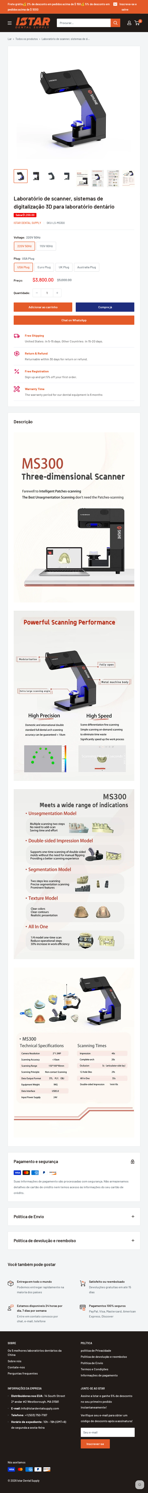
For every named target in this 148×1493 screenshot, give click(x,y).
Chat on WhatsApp (74, 320)
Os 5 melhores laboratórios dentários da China (34, 1352)
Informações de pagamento (99, 1375)
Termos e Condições (94, 1369)
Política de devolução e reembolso (104, 1356)
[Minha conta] (129, 23)
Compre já (105, 307)
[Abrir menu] (10, 23)
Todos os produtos (26, 39)
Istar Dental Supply (27, 223)
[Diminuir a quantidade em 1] (37, 293)
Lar (10, 39)
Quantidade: (22, 293)
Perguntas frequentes (23, 1373)
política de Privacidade (96, 1350)
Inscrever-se (95, 1444)
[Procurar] (115, 23)
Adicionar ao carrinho (43, 307)
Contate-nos (16, 1367)
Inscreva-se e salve (128, 6)
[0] (137, 23)
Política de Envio (92, 1363)
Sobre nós (14, 1361)
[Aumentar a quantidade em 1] (57, 293)
